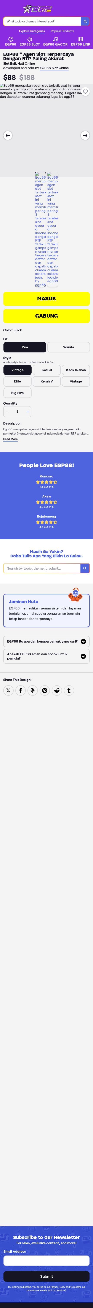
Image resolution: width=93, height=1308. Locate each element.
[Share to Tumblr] (69, 690)
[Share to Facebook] (20, 690)
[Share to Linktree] (32, 690)
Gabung (46, 315)
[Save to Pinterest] (45, 690)
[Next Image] (85, 135)
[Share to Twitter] (8, 690)
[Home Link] (40, 8)
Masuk (46, 298)
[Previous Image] (8, 135)
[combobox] (42, 21)
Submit (46, 1276)
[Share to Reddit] (57, 690)
